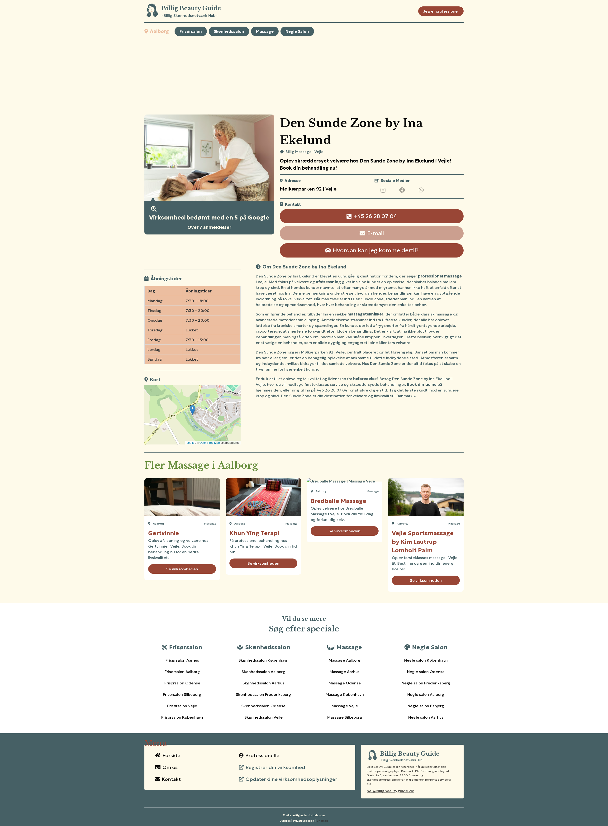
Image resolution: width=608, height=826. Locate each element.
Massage (265, 31)
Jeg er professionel (441, 11)
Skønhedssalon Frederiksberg (263, 694)
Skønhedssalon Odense (263, 705)
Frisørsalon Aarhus (182, 660)
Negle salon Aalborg (425, 694)
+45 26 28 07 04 (375, 216)
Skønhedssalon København (263, 660)
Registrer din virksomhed (275, 767)
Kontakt (171, 779)
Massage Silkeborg (344, 717)
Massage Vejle (345, 705)
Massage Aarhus (345, 671)
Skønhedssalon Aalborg (263, 671)
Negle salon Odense (426, 671)
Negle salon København (426, 660)
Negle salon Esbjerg (426, 705)
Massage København (345, 694)
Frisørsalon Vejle (182, 705)
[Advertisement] (304, 75)
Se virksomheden (182, 569)
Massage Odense (344, 683)
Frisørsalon (191, 31)
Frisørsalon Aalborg (182, 671)
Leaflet (190, 442)
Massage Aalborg (345, 660)
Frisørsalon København (182, 717)
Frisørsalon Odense (182, 683)
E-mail (375, 233)
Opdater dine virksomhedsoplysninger (291, 779)
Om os (170, 767)
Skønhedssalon (229, 31)
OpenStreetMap (210, 442)
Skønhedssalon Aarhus (263, 683)
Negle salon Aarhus (425, 717)
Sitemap (322, 820)
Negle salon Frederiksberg (426, 683)
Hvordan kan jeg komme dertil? (375, 250)
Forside (171, 755)
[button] (192, 410)
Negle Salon (297, 31)
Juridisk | (286, 820)
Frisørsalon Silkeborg (182, 694)
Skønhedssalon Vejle (263, 717)
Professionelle (262, 755)
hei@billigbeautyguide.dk (390, 790)
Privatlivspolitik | (304, 820)
